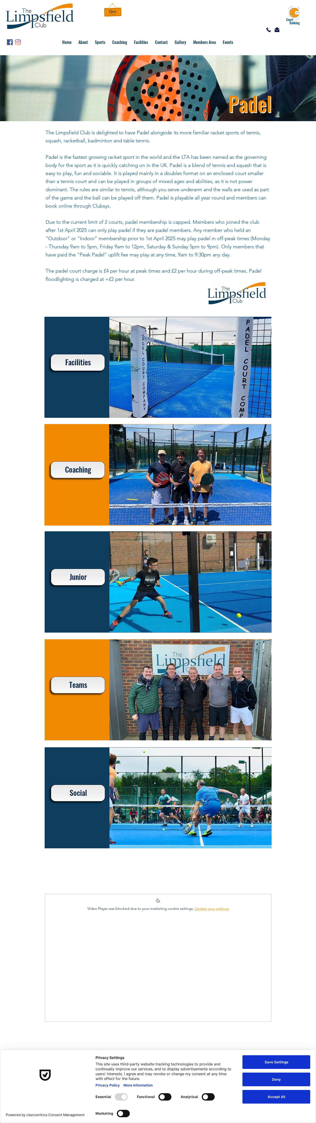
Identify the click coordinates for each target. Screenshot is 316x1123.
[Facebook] (10, 42)
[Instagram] (18, 42)
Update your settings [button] (212, 908)
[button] (83, 42)
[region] (157, 367)
